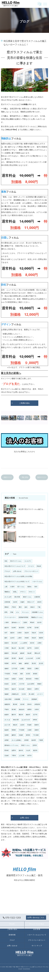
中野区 (37, 679)
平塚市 (7, 709)
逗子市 (35, 714)
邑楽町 (29, 725)
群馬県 (26, 740)
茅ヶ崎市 (31, 694)
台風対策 (37, 597)
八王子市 (21, 684)
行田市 (41, 633)
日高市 (37, 648)
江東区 (37, 668)
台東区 (22, 668)
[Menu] (45, 4)
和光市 (34, 638)
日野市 (37, 689)
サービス (31, 566)
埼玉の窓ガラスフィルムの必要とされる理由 (18, 576)
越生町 (22, 653)
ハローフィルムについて (36, 935)
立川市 (24, 694)
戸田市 (14, 607)
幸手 (6, 633)
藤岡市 (14, 735)
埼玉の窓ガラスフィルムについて (15, 566)
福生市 (14, 689)
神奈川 (32, 607)
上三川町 (21, 755)
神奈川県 (16, 720)
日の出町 (21, 689)
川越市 (22, 602)
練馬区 (27, 663)
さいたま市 (8, 597)
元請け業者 (8, 699)
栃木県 (34, 740)
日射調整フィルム (37, 612)
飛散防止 (7, 592)
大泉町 (29, 730)
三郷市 (25, 622)
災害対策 (7, 602)
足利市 (35, 745)
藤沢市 (14, 714)
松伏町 (14, 627)
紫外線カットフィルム (11, 745)
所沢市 (32, 643)
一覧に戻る (24, 477)
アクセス (7, 571)
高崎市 (37, 730)
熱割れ (29, 586)
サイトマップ (37, 946)
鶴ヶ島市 (21, 648)
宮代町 (37, 627)
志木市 (12, 638)
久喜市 (12, 586)
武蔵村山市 (15, 694)
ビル (17, 612)
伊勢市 (35, 720)
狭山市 (14, 648)
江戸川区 (14, 668)
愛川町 (15, 704)
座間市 (29, 709)
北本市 (15, 602)
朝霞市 (41, 638)
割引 (36, 586)
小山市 (28, 750)
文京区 (28, 674)
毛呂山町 (14, 653)
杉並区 (7, 684)
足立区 (41, 663)
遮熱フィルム (27, 597)
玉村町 (7, 735)
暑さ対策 (17, 597)
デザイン (23, 592)
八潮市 (7, 622)
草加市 (32, 622)
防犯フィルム (25, 745)
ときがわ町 (29, 658)
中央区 (15, 674)
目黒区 (14, 679)
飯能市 (7, 653)
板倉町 (7, 730)
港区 (21, 674)
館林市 (37, 725)
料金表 (39, 566)
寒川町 (14, 709)
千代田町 (21, 730)
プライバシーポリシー (31, 571)
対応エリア (30, 602)
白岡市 (19, 633)
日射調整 (17, 699)
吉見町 (7, 658)
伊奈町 (27, 638)
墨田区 (29, 668)
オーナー (40, 694)
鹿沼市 (35, 750)
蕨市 (6, 638)
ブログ (12, 940)
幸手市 (29, 755)
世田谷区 (29, 679)
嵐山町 (21, 658)
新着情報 (12, 935)
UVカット (32, 592)
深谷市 (39, 602)
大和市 (37, 709)
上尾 (6, 586)
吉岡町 (7, 740)
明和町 (14, 730)
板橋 (20, 663)
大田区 (21, 679)
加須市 (27, 633)
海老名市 (21, 709)
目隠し (15, 592)
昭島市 (29, 689)
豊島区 (7, 607)
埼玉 (6, 561)
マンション (25, 612)
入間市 (39, 643)
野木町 (7, 750)
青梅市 (39, 684)
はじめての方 (26, 720)
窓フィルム (20, 586)
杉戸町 (29, 627)
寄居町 (7, 663)
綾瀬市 (7, 714)
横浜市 (21, 714)
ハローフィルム (37, 581)
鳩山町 (29, 653)
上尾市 (19, 638)
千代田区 (7, 674)
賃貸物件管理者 (23, 617)
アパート (26, 699)
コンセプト (27, 561)
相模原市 (7, 704)
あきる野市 (30, 684)
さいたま (7, 720)
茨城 (11, 612)
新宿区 (35, 674)
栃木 (26, 607)
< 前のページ (7, 477)
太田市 (22, 725)
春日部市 (21, 627)
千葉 (39, 607)
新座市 (7, 643)
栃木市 (21, 750)
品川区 (14, 684)
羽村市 (7, 689)
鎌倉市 (28, 714)
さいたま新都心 (16, 740)
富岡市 (28, 735)
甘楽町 (21, 735)
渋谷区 (7, 679)
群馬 (6, 612)
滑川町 (14, 658)
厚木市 (29, 704)
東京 (20, 607)
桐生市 (15, 725)
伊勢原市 (37, 704)
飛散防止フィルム (36, 617)
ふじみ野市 (23, 643)
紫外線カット (16, 622)
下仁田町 (36, 735)
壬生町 (7, 755)
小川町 (38, 658)
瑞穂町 (7, 694)
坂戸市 (29, 648)
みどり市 (7, 725)
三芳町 (7, 648)
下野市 (14, 755)
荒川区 (34, 663)
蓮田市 (12, 633)
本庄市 (14, 663)
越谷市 (7, 627)
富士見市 (14, 643)
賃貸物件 (34, 699)
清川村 (22, 704)
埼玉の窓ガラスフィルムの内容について (17, 581)
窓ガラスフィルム (15, 561)
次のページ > (41, 477)
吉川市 (39, 622)
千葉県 (41, 740)
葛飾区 (7, 668)
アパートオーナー (10, 617)
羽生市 (34, 633)
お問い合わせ (17, 571)
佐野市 (14, 750)
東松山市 (37, 653)
